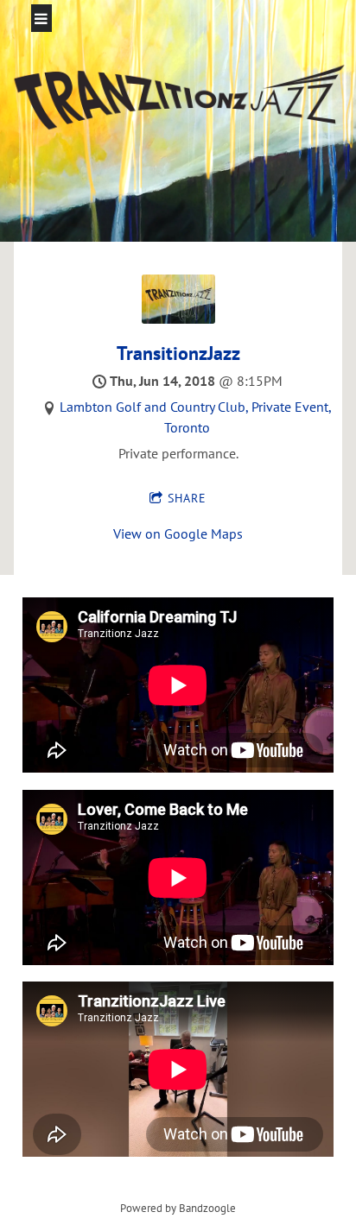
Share (187, 498)
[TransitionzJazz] (178, 318)
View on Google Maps (178, 533)
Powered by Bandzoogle (178, 1207)
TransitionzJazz (178, 353)
